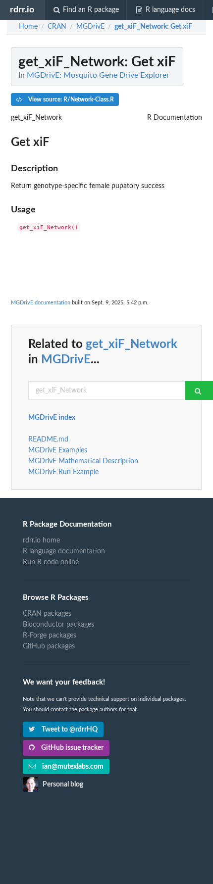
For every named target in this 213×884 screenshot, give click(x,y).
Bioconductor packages (58, 624)
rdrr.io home (41, 540)
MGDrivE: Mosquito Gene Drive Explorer (98, 75)
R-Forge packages (49, 635)
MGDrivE (66, 360)
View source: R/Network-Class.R (70, 99)
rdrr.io (22, 9)
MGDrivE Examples (57, 450)
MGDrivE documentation (40, 302)
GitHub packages (49, 646)
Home (28, 26)
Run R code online (51, 562)
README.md (48, 439)
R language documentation (64, 551)
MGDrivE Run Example (63, 472)
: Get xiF (153, 26)
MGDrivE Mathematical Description (83, 461)
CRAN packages (47, 613)
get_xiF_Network (131, 344)
